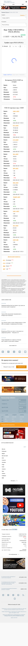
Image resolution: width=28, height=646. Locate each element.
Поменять (22, 15)
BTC (4, 260)
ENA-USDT (16, 183)
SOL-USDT (15, 154)
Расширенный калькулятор (8, 424)
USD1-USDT (16, 211)
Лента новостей (6, 299)
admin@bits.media (23, 577)
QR (22, 615)
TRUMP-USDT (16, 197)
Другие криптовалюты (14, 256)
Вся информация (13, 554)
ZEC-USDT (15, 225)
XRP (4, 269)
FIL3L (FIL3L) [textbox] (5, 24)
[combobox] (14, 18)
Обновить (13, 480)
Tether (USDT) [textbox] (6, 18)
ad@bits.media (24, 589)
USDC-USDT (16, 111)
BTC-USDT (16, 125)
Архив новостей (14, 617)
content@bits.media (23, 583)
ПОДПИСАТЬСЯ (21, 366)
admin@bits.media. (15, 612)
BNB (4, 266)
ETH (4, 263)
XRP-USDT (15, 168)
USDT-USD (15, 240)
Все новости (12, 345)
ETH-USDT (16, 140)
